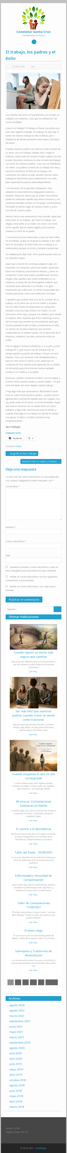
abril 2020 (15, 1058)
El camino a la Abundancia (33, 829)
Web (8, 555)
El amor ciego (33, 930)
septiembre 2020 (19, 1042)
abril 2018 (15, 1101)
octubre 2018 (17, 1080)
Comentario (12, 486)
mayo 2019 (16, 1069)
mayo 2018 (16, 1096)
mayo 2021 (16, 1032)
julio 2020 (15, 1053)
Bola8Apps (41, 1148)
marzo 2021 (16, 1037)
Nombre (11, 527)
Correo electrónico (16, 541)
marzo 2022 (16, 1016)
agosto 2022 (17, 1010)
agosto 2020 (17, 1048)
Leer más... (33, 671)
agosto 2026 (17, 1005)
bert (33, 66)
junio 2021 (16, 1026)
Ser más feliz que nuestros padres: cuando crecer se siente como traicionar (33, 715)
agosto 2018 (17, 1085)
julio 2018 (15, 1091)
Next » (51, 982)
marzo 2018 (16, 1106)
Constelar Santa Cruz (34, 32)
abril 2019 (15, 1074)
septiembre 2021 (19, 1021)
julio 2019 (15, 1064)
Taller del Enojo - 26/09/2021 (33, 852)
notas (19, 446)
